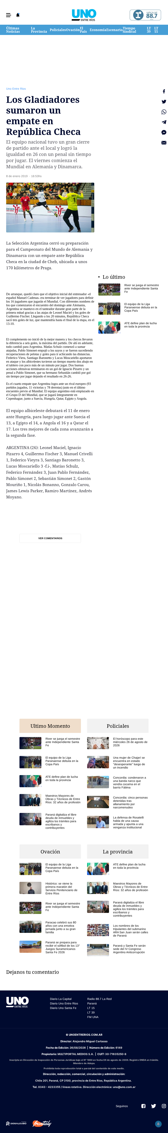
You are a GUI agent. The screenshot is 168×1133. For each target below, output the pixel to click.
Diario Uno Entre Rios (64, 1003)
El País (83, 30)
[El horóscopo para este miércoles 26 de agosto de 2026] (118, 743)
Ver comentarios (50, 538)
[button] (8, 15)
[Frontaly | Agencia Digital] (38, 1123)
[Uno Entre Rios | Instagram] (164, 1106)
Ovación (73, 29)
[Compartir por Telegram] (164, 122)
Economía (98, 29)
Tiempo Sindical (129, 30)
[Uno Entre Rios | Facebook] (143, 1106)
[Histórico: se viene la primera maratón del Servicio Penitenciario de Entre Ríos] (50, 888)
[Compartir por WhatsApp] (164, 112)
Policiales (58, 29)
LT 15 (156, 30)
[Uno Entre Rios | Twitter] (154, 1106)
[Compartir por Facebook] (164, 91)
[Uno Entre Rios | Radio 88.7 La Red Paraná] (145, 15)
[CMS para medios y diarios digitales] (16, 1123)
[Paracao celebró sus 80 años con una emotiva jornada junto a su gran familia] (50, 927)
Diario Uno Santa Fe (63, 1008)
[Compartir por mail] (164, 143)
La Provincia (39, 30)
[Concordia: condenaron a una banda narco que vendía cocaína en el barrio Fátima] (118, 782)
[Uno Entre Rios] (84, 15)
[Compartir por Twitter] (164, 102)
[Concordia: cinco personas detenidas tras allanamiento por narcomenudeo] (118, 802)
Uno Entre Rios (16, 88)
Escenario (114, 29)
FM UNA (92, 1017)
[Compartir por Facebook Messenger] (164, 132)
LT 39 (149, 30)
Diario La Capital (61, 999)
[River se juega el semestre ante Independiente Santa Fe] (129, 289)
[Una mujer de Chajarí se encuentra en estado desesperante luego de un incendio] (118, 762)
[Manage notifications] (158, 1124)
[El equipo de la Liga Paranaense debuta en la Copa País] (129, 308)
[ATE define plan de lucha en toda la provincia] (129, 328)
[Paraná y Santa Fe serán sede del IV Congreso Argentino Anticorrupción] (118, 950)
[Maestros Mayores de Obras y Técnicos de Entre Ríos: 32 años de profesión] (50, 800)
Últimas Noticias (13, 30)
